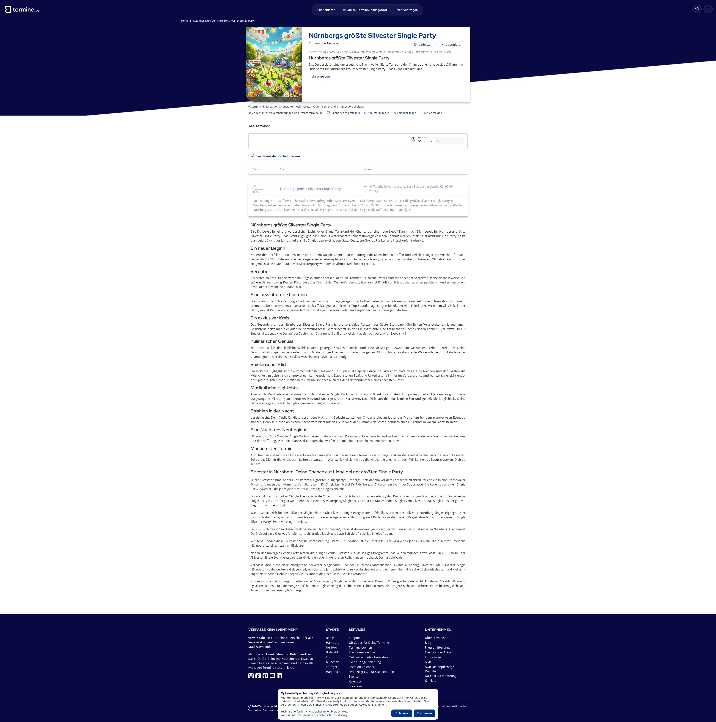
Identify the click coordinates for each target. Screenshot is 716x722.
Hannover (333, 672)
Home (185, 20)
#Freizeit (436, 52)
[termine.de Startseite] (23, 11)
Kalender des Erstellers (345, 113)
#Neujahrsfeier (393, 52)
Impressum (433, 657)
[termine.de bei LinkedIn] (280, 677)
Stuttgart (332, 667)
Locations (355, 686)
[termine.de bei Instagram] (251, 677)
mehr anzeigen (400, 210)
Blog (428, 643)
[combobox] (425, 141)
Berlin (330, 638)
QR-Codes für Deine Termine (369, 643)
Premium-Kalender (362, 652)
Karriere (430, 681)
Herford (331, 647)
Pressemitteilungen (438, 647)
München (332, 662)
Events (353, 676)
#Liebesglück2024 (348, 52)
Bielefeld (332, 652)
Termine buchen (360, 647)
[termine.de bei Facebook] (259, 677)
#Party (447, 52)
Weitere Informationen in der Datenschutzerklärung (314, 715)
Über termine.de (436, 638)
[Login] (697, 9)
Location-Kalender (362, 667)
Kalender (355, 681)
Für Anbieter (326, 10)
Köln (329, 657)
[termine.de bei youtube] (273, 677)
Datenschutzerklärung (440, 676)
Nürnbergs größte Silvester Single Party (310, 189)
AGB (428, 662)
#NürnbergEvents (371, 52)
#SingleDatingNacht (416, 52)
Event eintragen (407, 10)
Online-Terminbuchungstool (367, 10)
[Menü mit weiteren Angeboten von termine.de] (708, 9)
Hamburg (332, 643)
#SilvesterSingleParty (322, 52)
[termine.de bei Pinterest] (266, 677)
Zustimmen (424, 713)
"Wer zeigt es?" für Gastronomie (371, 672)
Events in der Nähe (438, 652)
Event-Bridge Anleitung (365, 662)
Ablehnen (402, 713)
